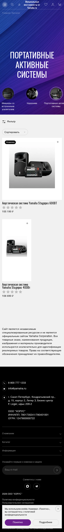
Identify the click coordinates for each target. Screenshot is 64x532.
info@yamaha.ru (17, 389)
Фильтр (11, 121)
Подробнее (45, 522)
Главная (6, 13)
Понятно (18, 522)
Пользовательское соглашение (18, 503)
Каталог (16, 13)
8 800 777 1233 (17, 383)
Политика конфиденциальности (18, 500)
